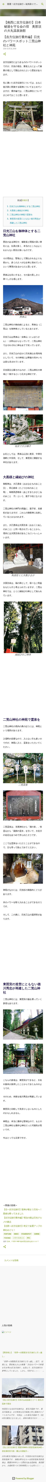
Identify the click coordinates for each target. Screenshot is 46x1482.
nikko (16, 1234)
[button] (4, 54)
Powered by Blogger (24, 1478)
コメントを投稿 (11, 1260)
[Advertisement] (23, 159)
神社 (28, 1238)
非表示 (25, 200)
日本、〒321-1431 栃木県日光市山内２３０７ (23, 1241)
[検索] (42, 4)
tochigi (7, 1238)
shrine (36, 1234)
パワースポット (18, 1238)
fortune (7, 1234)
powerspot (26, 1234)
